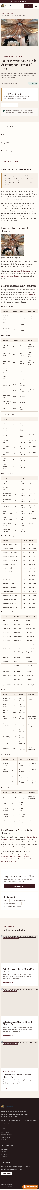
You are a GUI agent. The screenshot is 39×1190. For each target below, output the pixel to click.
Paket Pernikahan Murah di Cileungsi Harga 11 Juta (17, 1023)
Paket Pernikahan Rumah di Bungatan (12, 903)
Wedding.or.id (4, 1151)
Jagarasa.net (4, 1156)
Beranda (3, 13)
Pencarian (3, 1139)
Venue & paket (10, 13)
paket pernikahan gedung (22, 271)
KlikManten (4, 1154)
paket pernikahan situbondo (10, 276)
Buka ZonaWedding (19, 886)
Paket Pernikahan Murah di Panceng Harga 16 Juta (17, 1075)
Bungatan (6, 900)
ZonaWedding (4, 1149)
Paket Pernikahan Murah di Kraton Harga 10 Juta (19, 970)
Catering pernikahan (6, 1134)
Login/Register (28, 5)
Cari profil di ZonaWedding (9, 105)
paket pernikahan (29, 294)
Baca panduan (8, 982)
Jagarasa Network (23, 1)
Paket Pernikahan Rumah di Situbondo (12, 906)
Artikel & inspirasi (5, 1137)
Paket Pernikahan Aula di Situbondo (18, 900)
